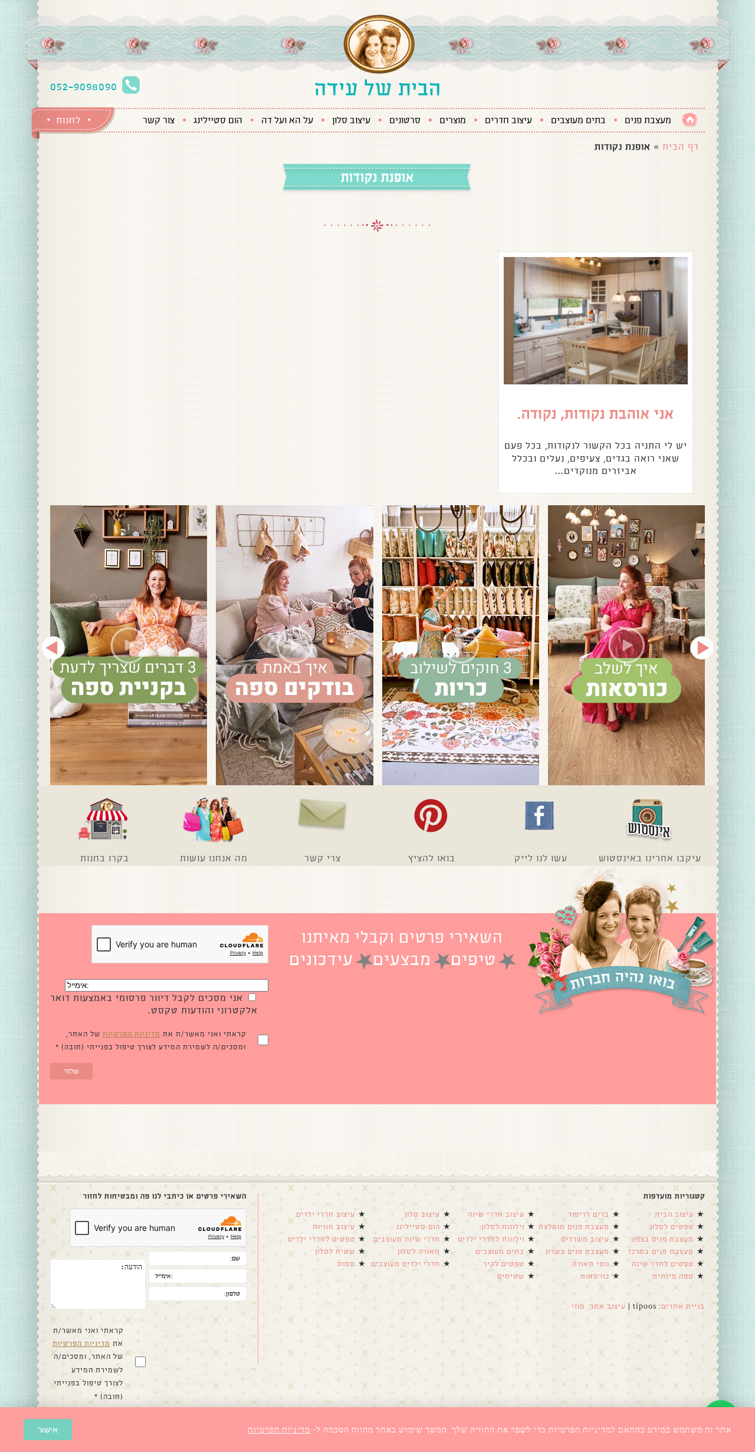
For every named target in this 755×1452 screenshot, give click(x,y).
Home (690, 120)
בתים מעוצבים (578, 120)
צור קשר (159, 120)
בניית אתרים (683, 1306)
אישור (48, 1429)
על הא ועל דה (287, 120)
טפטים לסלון (672, 1227)
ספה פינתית (673, 1276)
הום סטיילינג (217, 120)
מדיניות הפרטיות (131, 1034)
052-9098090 (83, 86)
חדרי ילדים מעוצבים (405, 1264)
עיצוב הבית (674, 1214)
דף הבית (680, 146)
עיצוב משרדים (585, 1239)
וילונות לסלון (502, 1227)
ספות (346, 1264)
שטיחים (510, 1276)
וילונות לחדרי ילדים (491, 1239)
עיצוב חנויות (334, 1227)
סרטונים (405, 120)
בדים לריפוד (588, 1214)
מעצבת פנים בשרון (577, 1251)
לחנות (68, 120)
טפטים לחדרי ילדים (321, 1239)
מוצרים (452, 120)
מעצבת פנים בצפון (662, 1239)
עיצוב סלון (351, 120)
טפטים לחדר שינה (663, 1264)
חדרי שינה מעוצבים (406, 1239)
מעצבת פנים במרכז (661, 1251)
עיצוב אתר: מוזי (599, 1306)
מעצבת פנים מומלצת (574, 1227)
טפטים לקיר (503, 1264)
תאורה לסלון (419, 1251)
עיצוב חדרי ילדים (325, 1214)
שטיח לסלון (335, 1251)
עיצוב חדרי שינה (496, 1214)
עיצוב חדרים (508, 120)
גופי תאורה (590, 1264)
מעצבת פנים (648, 120)
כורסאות (594, 1276)
